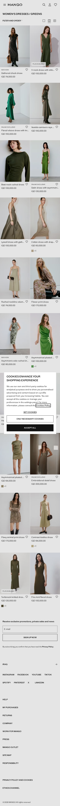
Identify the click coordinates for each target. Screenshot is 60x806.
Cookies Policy (43, 405)
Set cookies (30, 412)
